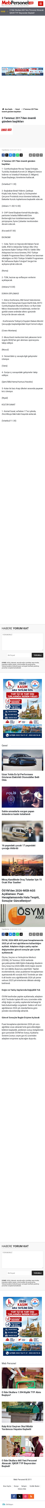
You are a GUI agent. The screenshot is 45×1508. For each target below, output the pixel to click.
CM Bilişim (9, 1504)
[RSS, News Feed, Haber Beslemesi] (31, 1496)
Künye (16, 1486)
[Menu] (41, 4)
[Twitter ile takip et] (19, 1496)
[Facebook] (3, 155)
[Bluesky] (10, 155)
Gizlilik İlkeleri (34, 1486)
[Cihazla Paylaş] (21, 155)
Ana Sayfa (8, 109)
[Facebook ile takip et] (14, 1496)
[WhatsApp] (17, 155)
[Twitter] (6, 155)
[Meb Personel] (17, 3)
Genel (17, 109)
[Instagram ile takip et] (25, 1496)
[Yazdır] (30, 155)
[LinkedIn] (13, 155)
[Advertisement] (22, 39)
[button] (34, 155)
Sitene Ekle (22, 1489)
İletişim (24, 1486)
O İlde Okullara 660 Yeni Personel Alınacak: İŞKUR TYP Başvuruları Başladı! (27, 11)
